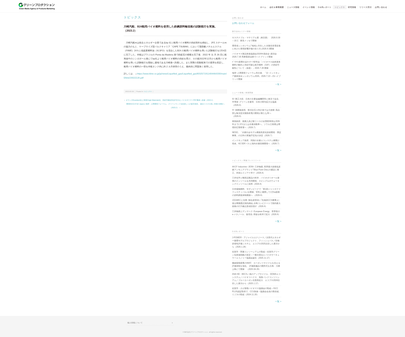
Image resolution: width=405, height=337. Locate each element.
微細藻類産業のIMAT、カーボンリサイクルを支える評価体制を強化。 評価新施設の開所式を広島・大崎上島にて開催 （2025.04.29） (256, 266)
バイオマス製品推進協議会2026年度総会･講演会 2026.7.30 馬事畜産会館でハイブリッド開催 (254, 55)
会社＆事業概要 (276, 7)
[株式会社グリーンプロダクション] (36, 4)
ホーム (263, 7)
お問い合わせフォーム (243, 23)
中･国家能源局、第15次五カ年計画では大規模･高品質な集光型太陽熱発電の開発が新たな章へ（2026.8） (256, 113)
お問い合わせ (381, 7)
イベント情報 (308, 7)
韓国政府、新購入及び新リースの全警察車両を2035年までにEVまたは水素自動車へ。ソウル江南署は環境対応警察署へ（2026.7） (256, 124)
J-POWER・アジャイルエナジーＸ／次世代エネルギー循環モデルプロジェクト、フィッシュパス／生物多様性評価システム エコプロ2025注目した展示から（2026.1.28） (256, 242)
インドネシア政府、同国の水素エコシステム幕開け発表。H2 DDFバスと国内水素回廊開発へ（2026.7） (256, 142)
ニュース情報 (293, 7)
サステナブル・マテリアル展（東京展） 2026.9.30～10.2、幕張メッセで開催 (256, 39)
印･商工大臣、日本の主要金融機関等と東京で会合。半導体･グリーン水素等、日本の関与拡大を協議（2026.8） (256, 102)
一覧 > (278, 84)
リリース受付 (365, 7)
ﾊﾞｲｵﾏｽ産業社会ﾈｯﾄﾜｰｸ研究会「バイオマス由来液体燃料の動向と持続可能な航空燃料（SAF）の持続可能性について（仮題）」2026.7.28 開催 (256, 65)
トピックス (339, 7)
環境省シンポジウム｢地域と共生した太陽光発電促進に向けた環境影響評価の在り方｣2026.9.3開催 (256, 47)
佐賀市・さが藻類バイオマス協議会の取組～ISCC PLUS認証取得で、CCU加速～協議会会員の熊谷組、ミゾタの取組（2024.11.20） (256, 291)
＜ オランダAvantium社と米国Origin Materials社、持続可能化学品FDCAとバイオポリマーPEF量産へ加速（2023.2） (169, 100)
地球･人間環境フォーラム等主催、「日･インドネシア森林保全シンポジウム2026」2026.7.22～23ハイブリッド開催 (256, 76)
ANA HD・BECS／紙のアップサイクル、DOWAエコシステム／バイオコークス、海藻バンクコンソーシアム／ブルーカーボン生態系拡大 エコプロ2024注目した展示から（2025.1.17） (256, 279)
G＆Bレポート (324, 7)
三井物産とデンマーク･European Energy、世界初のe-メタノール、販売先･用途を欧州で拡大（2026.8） (256, 213)
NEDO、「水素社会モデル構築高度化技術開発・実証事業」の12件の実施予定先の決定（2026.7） (256, 134)
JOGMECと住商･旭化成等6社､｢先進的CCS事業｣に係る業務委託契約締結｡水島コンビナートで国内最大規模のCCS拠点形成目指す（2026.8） (256, 203)
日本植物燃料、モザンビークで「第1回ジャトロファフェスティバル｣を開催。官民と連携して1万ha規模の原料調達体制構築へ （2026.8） (256, 192)
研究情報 (352, 7)
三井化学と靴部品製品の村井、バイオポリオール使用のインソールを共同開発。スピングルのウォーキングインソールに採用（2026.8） (255, 181)
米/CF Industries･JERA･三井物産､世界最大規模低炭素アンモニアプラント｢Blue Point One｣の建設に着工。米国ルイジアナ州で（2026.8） (256, 169)
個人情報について (135, 323)
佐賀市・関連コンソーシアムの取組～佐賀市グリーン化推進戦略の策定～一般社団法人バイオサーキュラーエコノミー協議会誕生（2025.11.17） (255, 255)
